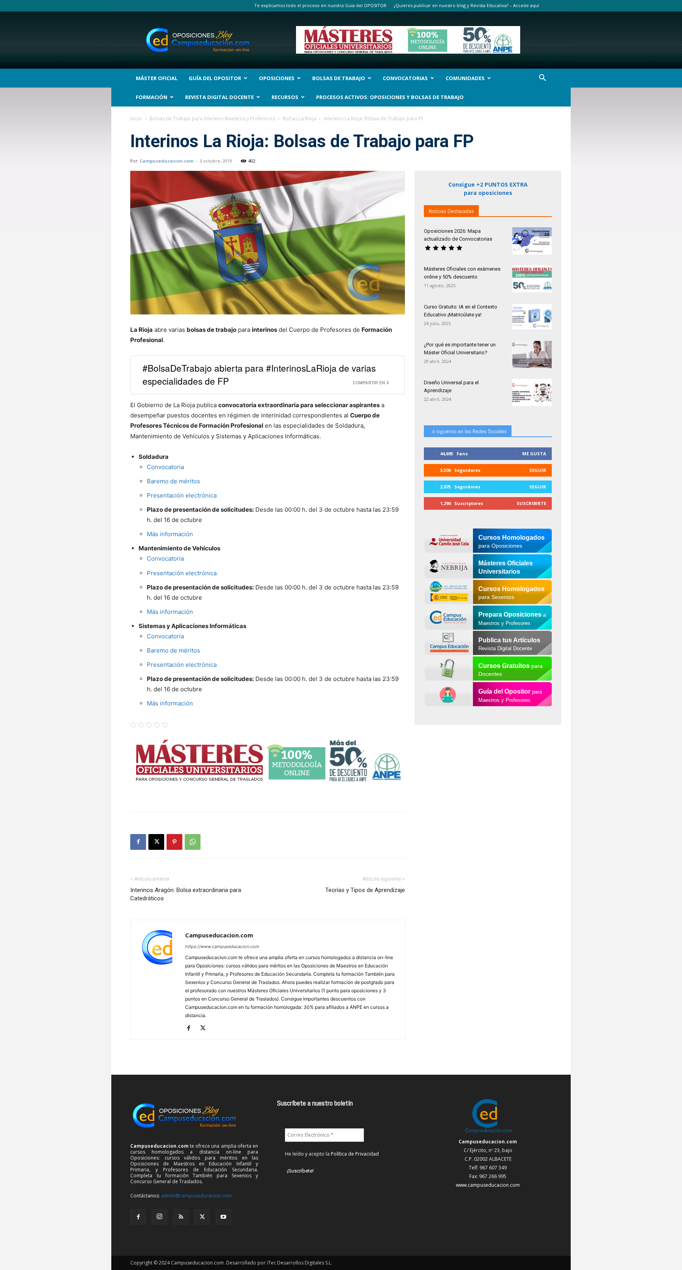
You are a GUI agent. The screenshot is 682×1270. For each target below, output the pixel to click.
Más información (171, 534)
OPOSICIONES (276, 78)
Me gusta (534, 453)
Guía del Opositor (215, 78)
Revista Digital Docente (219, 97)
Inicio (136, 118)
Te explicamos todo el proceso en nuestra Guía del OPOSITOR (320, 5)
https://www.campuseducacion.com (222, 946)
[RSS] (181, 1217)
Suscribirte (531, 503)
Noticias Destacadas (451, 211)
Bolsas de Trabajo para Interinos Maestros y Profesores (212, 118)
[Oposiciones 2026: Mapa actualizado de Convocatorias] (532, 240)
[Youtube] (223, 1217)
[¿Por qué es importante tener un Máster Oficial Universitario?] (532, 354)
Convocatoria (165, 467)
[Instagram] (159, 1217)
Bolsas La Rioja (299, 118)
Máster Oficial (157, 78)
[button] (542, 78)
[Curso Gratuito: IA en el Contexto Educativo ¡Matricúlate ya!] (532, 316)
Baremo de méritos (173, 481)
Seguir (537, 470)
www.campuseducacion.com (488, 1185)
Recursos (285, 97)
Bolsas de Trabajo (338, 78)
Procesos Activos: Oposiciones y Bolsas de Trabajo (390, 97)
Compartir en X (371, 382)
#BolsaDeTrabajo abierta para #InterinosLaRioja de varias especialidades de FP (259, 374)
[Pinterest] (174, 842)
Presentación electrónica (182, 495)
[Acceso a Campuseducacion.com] (488, 1133)
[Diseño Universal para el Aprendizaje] (532, 392)
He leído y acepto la (332, 1153)
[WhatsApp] (192, 842)
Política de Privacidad (355, 1153)
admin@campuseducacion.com (196, 1195)
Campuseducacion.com (166, 161)
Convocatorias (405, 78)
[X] (156, 842)
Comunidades (465, 78)
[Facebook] (138, 842)
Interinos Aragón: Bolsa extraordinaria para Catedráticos (185, 894)
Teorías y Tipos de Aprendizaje (365, 890)
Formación (151, 97)
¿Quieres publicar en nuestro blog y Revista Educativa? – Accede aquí (466, 5)
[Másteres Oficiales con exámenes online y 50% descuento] (532, 278)
